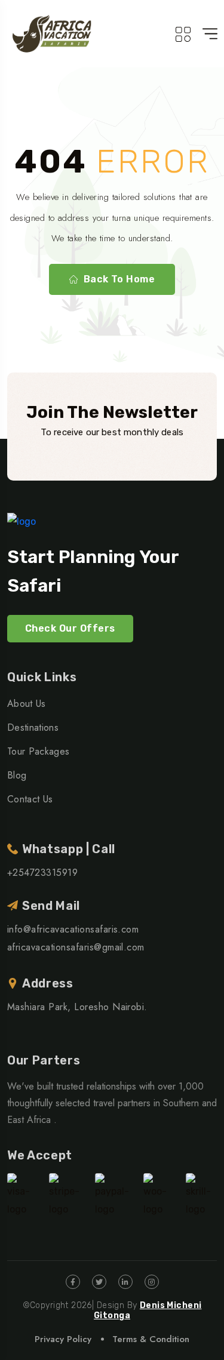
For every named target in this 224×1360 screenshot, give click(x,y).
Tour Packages (38, 751)
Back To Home (119, 279)
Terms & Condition (150, 1339)
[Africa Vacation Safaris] (53, 34)
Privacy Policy (63, 1339)
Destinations (33, 727)
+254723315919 (42, 872)
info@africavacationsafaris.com (73, 929)
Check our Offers (70, 628)
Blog (16, 775)
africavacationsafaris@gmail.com (76, 947)
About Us (26, 703)
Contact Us (30, 799)
